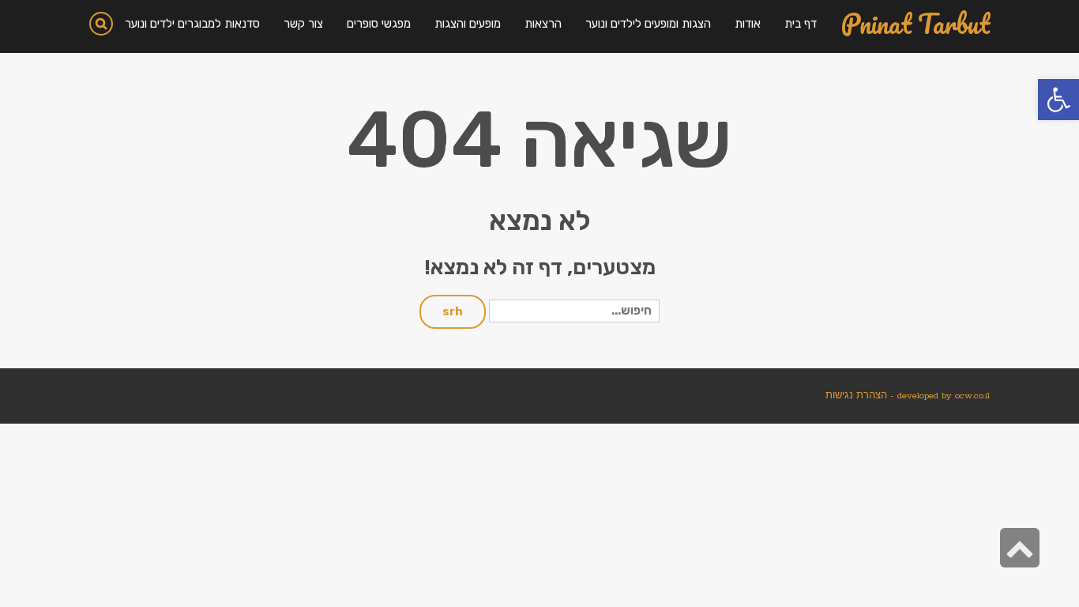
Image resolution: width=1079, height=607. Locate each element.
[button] (1058, 99)
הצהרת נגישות (856, 396)
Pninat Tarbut (915, 24)
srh (452, 311)
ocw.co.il (972, 396)
